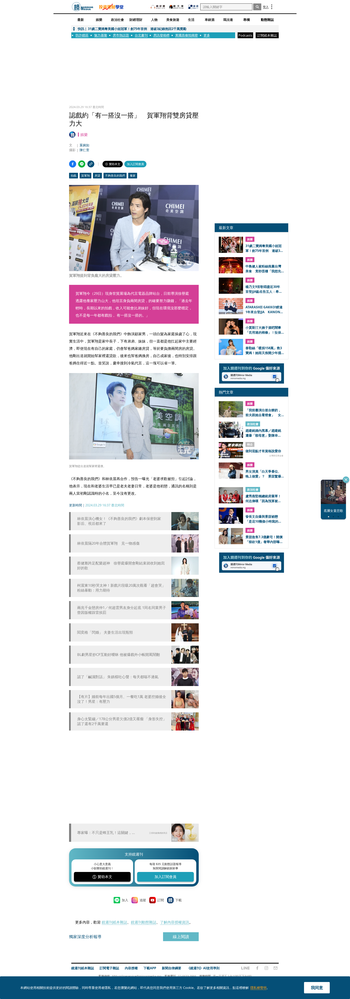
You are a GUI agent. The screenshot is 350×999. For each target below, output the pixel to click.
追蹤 (143, 900)
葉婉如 (84, 145)
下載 (178, 900)
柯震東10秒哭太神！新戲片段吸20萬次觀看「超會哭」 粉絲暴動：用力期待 (122, 587)
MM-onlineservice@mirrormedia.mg (136, 976)
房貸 (97, 175)
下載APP (149, 968)
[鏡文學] (176, 6)
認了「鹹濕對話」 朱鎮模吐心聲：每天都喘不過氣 (117, 676)
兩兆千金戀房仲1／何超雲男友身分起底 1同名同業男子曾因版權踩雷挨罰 (121, 610)
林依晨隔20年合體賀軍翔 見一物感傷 (108, 543)
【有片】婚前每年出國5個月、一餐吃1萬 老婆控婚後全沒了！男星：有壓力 (121, 699)
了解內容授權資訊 (174, 922)
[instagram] (266, 968)
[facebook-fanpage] (257, 968)
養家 (133, 175)
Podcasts (245, 35)
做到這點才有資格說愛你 (263, 451)
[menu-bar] (272, 7)
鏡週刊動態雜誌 (143, 922)
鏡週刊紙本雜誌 (114, 922)
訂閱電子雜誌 (109, 968)
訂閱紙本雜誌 (267, 35)
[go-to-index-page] (82, 6)
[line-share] (81, 164)
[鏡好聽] (157, 6)
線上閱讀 (181, 936)
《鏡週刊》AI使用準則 (203, 968)
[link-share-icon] (90, 164)
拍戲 (73, 175)
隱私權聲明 (258, 987)
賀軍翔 (85, 175)
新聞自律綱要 (171, 968)
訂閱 (160, 900)
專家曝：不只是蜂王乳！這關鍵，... (106, 832)
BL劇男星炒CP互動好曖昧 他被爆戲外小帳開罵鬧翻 (118, 654)
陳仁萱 (84, 150)
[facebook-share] (72, 164)
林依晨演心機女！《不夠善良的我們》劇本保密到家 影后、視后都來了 (121, 521)
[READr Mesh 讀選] (193, 7)
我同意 (317, 987)
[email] (275, 968)
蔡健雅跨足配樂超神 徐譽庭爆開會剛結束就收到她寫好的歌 (121, 565)
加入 (125, 900)
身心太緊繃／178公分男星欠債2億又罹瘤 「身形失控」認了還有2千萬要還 (121, 721)
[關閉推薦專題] (346, 479)
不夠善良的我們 (115, 175)
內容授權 (131, 968)
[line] (245, 968)
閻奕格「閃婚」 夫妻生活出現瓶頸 (105, 632)
